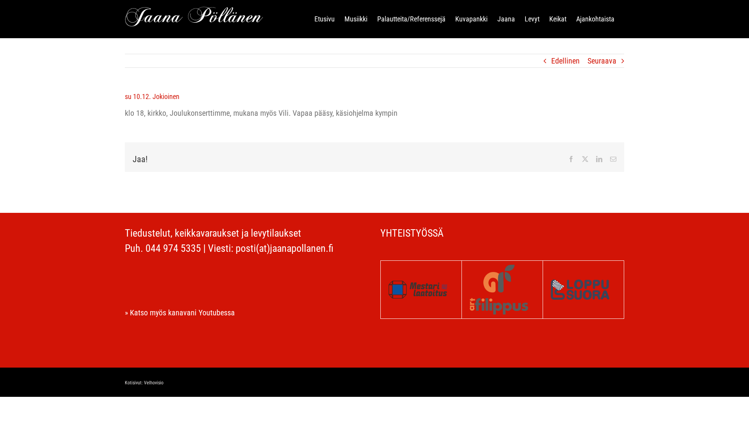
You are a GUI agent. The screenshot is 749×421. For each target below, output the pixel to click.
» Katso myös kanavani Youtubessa (180, 312)
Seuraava (601, 60)
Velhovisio (153, 383)
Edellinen (565, 60)
